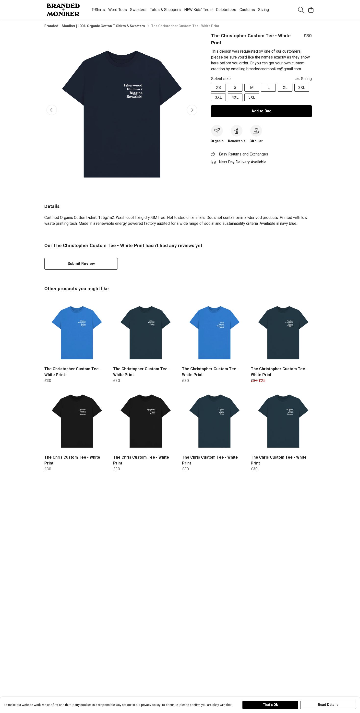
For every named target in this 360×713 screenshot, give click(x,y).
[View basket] (311, 10)
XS (218, 87)
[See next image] (192, 110)
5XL (251, 97)
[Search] (301, 10)
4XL (235, 97)
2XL (301, 87)
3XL (218, 97)
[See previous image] (52, 110)
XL (285, 87)
